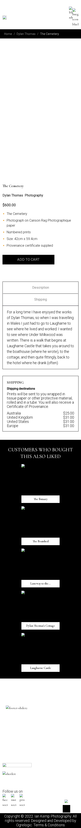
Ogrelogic (24, 825)
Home (8, 34)
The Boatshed (11, 169)
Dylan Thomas (26, 34)
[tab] (40, 288)
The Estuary (29, 128)
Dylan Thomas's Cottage (8, 133)
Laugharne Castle (66, 130)
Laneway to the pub (47, 130)
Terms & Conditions (49, 825)
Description (40, 288)
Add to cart (28, 259)
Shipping (40, 299)
